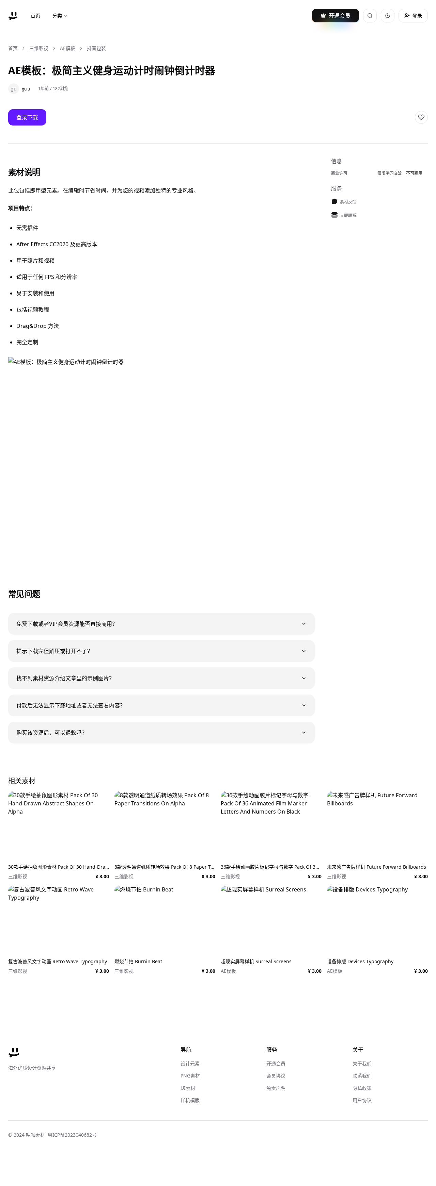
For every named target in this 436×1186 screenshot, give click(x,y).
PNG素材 (190, 1075)
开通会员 (275, 1063)
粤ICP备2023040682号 (72, 1135)
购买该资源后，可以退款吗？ (51, 732)
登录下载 (27, 117)
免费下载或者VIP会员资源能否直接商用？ (67, 624)
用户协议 (362, 1100)
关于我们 (362, 1063)
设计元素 (190, 1063)
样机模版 (190, 1100)
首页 (35, 15)
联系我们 (362, 1075)
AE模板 (67, 48)
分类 (57, 15)
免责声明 (275, 1088)
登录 (417, 15)
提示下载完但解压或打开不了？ (54, 651)
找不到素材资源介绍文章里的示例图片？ (65, 678)
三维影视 (38, 48)
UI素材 (188, 1088)
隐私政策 (362, 1088)
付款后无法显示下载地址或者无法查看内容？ (70, 705)
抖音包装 (96, 48)
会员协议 (275, 1075)
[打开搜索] (370, 15)
